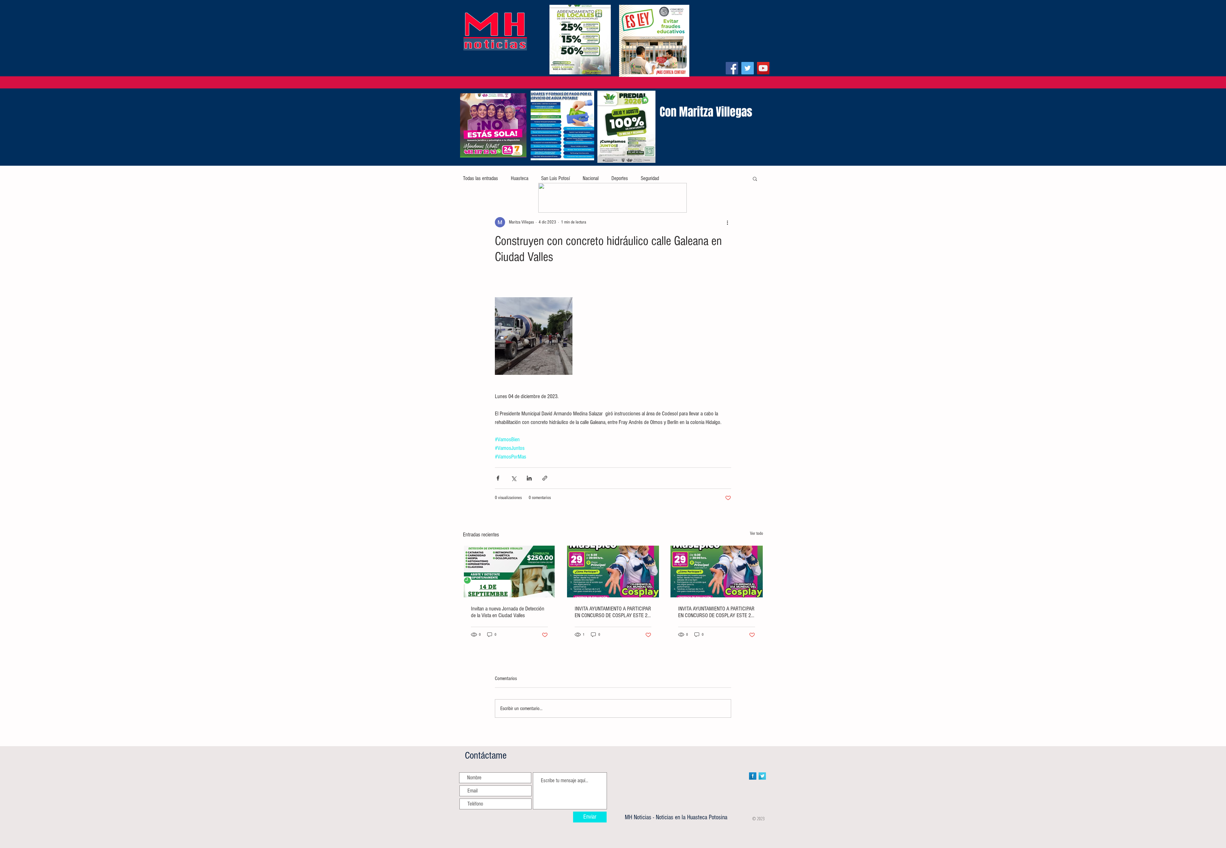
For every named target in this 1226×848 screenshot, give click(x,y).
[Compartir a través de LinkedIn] (529, 478)
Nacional (591, 178)
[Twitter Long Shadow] (762, 776)
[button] (755, 178)
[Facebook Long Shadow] (752, 776)
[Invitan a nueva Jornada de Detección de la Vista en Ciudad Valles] (509, 571)
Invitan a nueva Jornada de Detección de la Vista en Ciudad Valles (507, 612)
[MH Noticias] (732, 68)
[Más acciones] (727, 222)
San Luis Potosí (555, 178)
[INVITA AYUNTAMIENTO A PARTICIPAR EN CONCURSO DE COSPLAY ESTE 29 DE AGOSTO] (613, 571)
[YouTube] (763, 68)
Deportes (619, 178)
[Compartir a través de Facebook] (498, 478)
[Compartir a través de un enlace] (545, 478)
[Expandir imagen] (533, 336)
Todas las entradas (480, 178)
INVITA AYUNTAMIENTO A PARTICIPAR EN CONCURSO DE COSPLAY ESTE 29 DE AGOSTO (613, 612)
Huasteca (519, 178)
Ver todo (756, 533)
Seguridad (650, 178)
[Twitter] (747, 68)
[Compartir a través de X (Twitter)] (514, 478)
